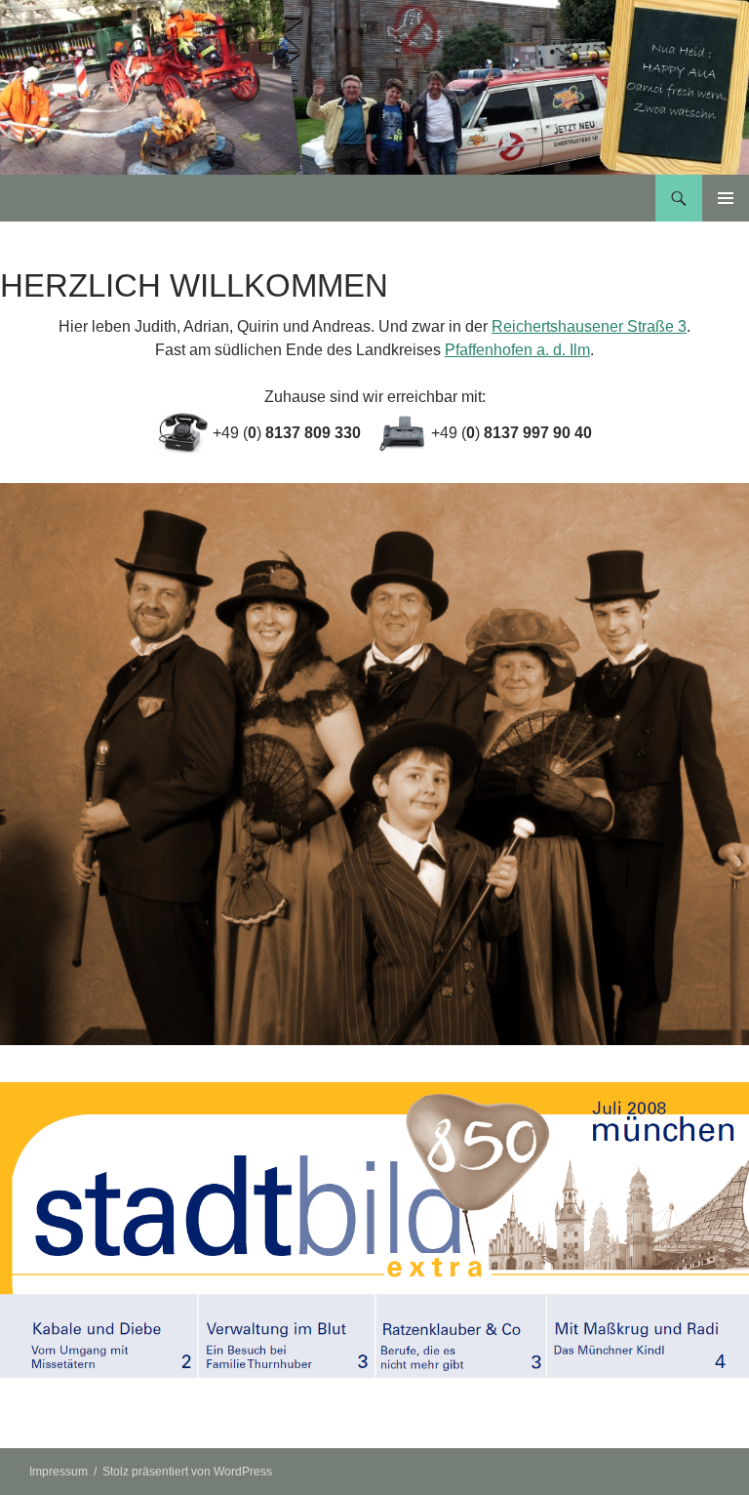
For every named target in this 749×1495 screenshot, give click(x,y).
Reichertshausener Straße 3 (589, 326)
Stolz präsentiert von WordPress (187, 1471)
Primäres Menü (725, 198)
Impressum (58, 1471)
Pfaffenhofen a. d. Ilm (517, 350)
